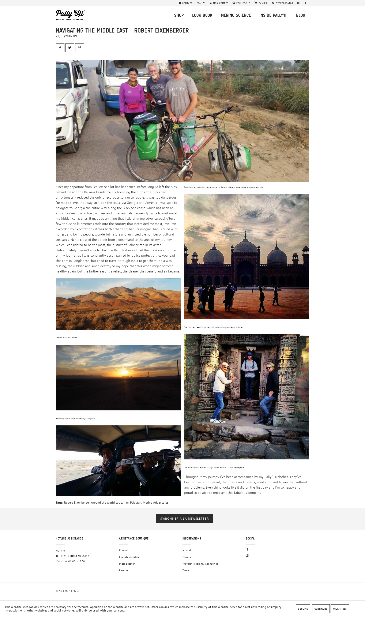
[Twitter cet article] (69, 47)
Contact (123, 550)
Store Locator (127, 563)
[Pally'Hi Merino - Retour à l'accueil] (71, 15)
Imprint (186, 550)
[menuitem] (186, 3)
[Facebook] (305, 3)
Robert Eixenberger (77, 502)
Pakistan (135, 502)
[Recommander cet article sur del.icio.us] (79, 47)
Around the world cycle (106, 502)
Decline (303, 608)
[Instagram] (298, 3)
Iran (126, 502)
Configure (321, 608)
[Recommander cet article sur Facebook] (60, 47)
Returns (123, 570)
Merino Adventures (155, 502)
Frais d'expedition (129, 557)
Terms (185, 570)
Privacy (186, 557)
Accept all (340, 608)
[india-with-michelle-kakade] (182, 121)
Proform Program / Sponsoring (200, 563)
